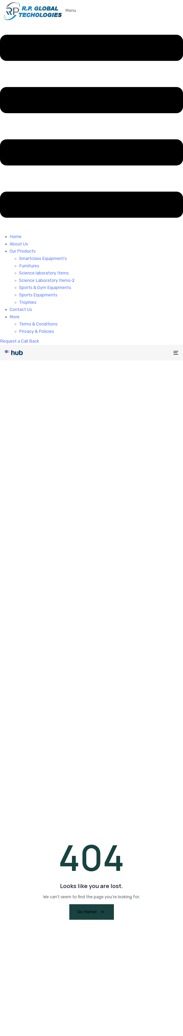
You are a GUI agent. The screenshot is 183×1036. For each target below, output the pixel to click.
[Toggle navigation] (149, 353)
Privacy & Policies (36, 331)
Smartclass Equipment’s (43, 258)
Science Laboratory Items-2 (47, 280)
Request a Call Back (19, 341)
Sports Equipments (38, 295)
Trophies (27, 302)
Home (15, 236)
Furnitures (29, 266)
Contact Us (21, 309)
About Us (19, 244)
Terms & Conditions (38, 324)
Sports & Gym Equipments (45, 287)
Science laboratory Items (44, 273)
